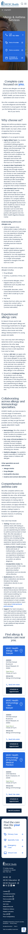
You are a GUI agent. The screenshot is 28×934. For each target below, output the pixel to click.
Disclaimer (5, 923)
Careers (6, 891)
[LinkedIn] (11, 885)
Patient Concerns (8, 911)
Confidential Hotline (9, 894)
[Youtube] (14, 885)
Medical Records (8, 906)
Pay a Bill (6, 914)
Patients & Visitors (8, 909)
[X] (6, 885)
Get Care (6, 904)
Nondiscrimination (7, 926)
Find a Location (8, 899)
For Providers (7, 901)
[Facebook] (4, 885)
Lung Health (7, 10)
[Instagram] (9, 885)
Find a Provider (8, 896)
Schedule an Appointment (14, 690)
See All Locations (14, 810)
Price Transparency (9, 916)
